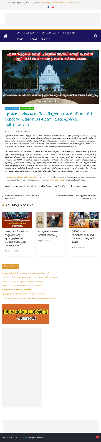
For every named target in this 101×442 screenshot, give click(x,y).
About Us (45, 39)
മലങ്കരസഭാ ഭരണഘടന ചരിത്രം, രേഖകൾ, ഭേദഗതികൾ (22, 196)
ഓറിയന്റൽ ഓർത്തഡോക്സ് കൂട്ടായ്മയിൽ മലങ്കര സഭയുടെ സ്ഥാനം (76, 197)
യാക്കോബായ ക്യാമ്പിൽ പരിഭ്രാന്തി (16, 290)
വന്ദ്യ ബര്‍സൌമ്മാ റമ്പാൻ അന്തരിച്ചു (48, 233)
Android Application (57, 180)
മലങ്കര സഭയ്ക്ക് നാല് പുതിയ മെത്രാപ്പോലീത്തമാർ (22, 281)
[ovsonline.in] (5, 36)
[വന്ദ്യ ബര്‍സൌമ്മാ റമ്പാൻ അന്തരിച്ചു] (50, 213)
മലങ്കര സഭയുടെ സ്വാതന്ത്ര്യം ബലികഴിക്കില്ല (60, 2)
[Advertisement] (52, 19)
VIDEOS (33, 39)
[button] (36, 33)
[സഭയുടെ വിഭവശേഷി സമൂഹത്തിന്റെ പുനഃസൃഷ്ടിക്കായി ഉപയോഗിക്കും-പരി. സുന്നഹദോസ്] (17, 213)
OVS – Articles (49, 33)
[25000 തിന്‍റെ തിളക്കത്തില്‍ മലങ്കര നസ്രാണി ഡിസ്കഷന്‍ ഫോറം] (84, 213)
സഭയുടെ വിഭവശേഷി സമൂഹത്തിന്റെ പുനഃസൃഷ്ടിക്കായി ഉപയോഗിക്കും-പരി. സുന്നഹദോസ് (16, 238)
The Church (69, 33)
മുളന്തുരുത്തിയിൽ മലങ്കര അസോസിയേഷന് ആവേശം (24, 294)
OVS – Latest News (26, 33)
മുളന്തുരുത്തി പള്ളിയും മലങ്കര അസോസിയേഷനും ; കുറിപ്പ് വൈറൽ (29, 277)
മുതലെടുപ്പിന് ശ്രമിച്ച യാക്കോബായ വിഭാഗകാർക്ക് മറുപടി (25, 273)
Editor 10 (26, 131)
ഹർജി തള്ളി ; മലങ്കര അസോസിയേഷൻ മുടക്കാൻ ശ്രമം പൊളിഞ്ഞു (29, 298)
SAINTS (20, 39)
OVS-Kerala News (27, 109)
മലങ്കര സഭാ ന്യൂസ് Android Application (22, 177)
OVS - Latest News (12, 109)
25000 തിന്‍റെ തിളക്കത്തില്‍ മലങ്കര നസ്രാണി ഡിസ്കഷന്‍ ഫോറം (83, 237)
